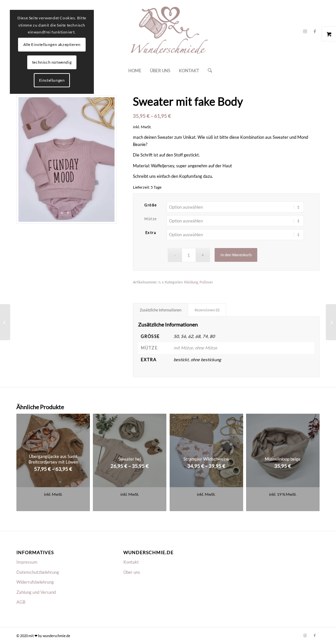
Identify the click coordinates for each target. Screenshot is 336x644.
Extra (151, 232)
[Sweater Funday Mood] (5, 322)
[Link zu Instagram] (305, 31)
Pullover (206, 282)
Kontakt (131, 562)
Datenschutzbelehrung (37, 572)
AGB (20, 602)
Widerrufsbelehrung (35, 582)
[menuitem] (135, 70)
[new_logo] (168, 31)
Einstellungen (52, 80)
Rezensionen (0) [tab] (207, 310)
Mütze (150, 219)
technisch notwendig (52, 62)
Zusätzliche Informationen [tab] (160, 310)
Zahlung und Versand (36, 592)
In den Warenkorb (236, 254)
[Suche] (207, 70)
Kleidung (191, 282)
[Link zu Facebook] (315, 31)
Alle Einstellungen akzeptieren (52, 44)
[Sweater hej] (331, 322)
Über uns (131, 572)
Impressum (26, 562)
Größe (150, 205)
